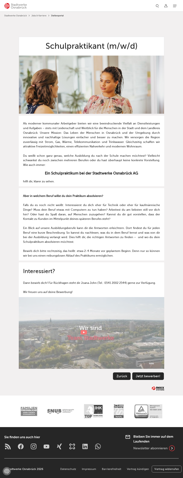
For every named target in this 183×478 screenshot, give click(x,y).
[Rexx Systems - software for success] (158, 388)
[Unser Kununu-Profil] (72, 446)
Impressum (89, 469)
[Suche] (157, 5)
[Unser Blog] (8, 446)
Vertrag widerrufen (166, 468)
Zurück (122, 376)
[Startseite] (15, 5)
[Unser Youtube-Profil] (46, 446)
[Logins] (166, 5)
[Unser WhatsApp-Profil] (98, 446)
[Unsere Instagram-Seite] (34, 446)
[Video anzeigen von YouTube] (91, 333)
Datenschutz (68, 469)
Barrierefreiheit (111, 469)
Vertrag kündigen (138, 469)
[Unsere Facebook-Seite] (21, 446)
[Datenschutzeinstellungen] (7, 471)
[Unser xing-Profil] (59, 446)
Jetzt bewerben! (148, 376)
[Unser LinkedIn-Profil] (85, 446)
